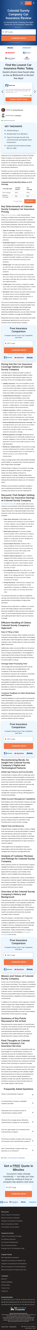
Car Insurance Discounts (8, 1239)
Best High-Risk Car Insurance (10, 1257)
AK (4, 1299)
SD (12, 1304)
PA (7, 1304)
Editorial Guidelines (7, 1282)
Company (4, 1276)
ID (25, 1299)
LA (34, 1299)
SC (10, 1304)
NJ (25, 1302)
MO (16, 1302)
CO (13, 1299)
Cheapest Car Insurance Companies (12, 1221)
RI (8, 1304)
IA (30, 1299)
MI (9, 1302)
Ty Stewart (17, 115)
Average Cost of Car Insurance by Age (12, 1248)
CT (15, 1299)
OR (5, 1304)
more (15, 92)
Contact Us (4, 1291)
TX (17, 1304)
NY (27, 1302)
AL (2, 1299)
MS (14, 1302)
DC (19, 1299)
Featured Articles (7, 1233)
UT (19, 1304)
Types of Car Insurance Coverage (11, 1236)
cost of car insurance (10, 215)
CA (11, 1299)
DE (17, 1299)
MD (5, 1302)
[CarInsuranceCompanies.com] (18, 1309)
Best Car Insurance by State (9, 1224)
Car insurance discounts (8, 504)
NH (23, 1302)
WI (31, 1304)
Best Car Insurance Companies (10, 1218)
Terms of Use (24, 42)
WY (33, 1304)
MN (11, 1302)
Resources (5, 1212)
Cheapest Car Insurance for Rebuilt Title (13, 1260)
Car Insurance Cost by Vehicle (10, 1227)
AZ (8, 1299)
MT (18, 1302)
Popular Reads (6, 1254)
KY (32, 1299)
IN (28, 1299)
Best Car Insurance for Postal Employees (13, 1266)
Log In (28, 3)
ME (2, 1302)
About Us (4, 1279)
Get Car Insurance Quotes (9, 1245)
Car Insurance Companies (16, 1158)
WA (34, 1302)
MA (7, 1302)
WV (28, 1304)
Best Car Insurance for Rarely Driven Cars (13, 1270)
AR (6, 1299)
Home (5, 1158)
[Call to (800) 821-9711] (22, 3)
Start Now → (30, 201)
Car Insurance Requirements (9, 1242)
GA (23, 1299)
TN (15, 1304)
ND (31, 1302)
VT (21, 1304)
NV (21, 1302)
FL (21, 1299)
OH (2, 1304)
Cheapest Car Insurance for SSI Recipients (14, 1263)
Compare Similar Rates (18, 99)
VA (23, 1304)
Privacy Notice (5, 1285)
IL (27, 1299)
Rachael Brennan (18, 110)
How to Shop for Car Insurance (10, 1215)
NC (29, 1302)
